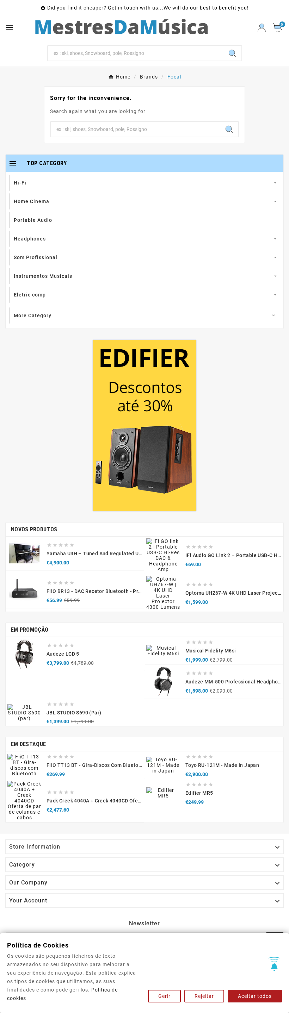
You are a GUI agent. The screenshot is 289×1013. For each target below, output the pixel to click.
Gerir (164, 996)
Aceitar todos (255, 996)
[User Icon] (262, 28)
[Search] (232, 53)
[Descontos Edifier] (144, 425)
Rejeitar (204, 996)
